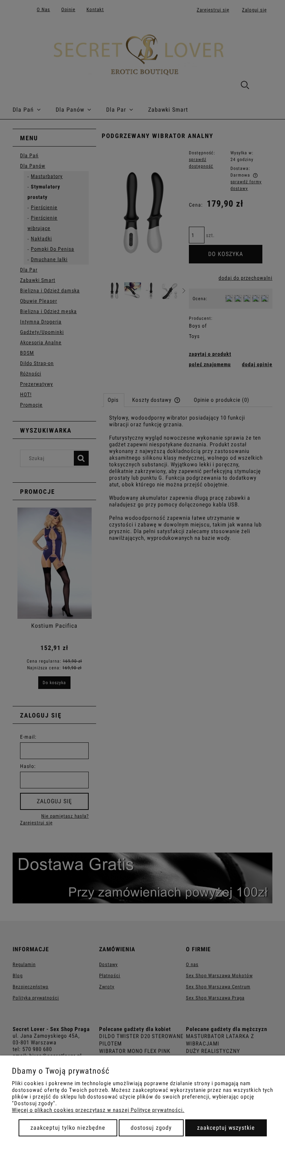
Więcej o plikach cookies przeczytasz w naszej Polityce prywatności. (98, 1110)
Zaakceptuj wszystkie (226, 1127)
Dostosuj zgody (151, 1127)
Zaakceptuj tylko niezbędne (67, 1127)
